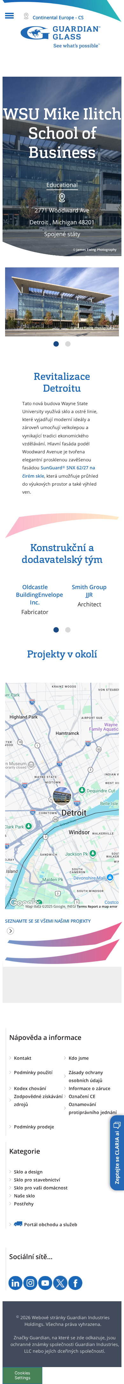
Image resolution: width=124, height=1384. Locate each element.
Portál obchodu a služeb (50, 1224)
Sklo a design (28, 1172)
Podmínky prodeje (34, 1127)
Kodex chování (30, 1088)
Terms (82, 906)
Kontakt (22, 1058)
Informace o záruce (89, 1088)
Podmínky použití (33, 1072)
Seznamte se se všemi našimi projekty (48, 921)
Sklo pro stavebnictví (37, 1180)
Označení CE (82, 1096)
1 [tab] (56, 344)
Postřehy (24, 1204)
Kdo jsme (79, 1058)
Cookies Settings (23, 1375)
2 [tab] (68, 344)
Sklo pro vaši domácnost (41, 1188)
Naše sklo (24, 1196)
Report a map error (102, 906)
